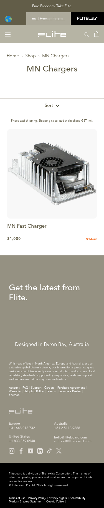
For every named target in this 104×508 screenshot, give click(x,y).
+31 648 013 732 (22, 428)
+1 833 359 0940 (22, 441)
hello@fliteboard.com (70, 437)
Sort (49, 106)
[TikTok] (49, 451)
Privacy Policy (37, 498)
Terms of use (17, 498)
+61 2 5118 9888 (67, 428)
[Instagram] (11, 451)
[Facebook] (21, 451)
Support (36, 387)
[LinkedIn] (40, 451)
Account (14, 387)
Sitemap (14, 395)
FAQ (25, 387)
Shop (30, 56)
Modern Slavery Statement (26, 501)
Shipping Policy (34, 391)
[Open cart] (96, 34)
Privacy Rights (58, 498)
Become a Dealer (70, 391)
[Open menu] (8, 34)
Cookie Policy (55, 501)
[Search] (86, 34)
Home (13, 56)
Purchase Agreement (71, 387)
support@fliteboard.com (73, 441)
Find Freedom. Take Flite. (52, 6)
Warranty (15, 391)
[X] (59, 451)
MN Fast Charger (27, 226)
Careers (49, 387)
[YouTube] (30, 451)
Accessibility (77, 498)
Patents (51, 391)
